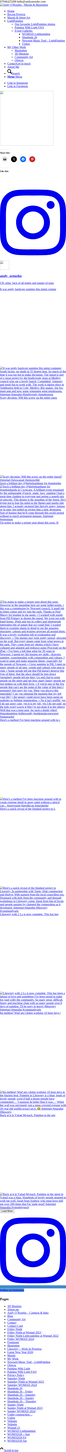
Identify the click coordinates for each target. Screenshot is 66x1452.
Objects (11, 1365)
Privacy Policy (15, 1375)
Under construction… (19, 1414)
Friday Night (14, 1329)
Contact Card (15, 1325)
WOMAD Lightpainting (21, 1430)
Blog (10, 1316)
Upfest (11, 1417)
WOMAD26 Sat (17, 1440)
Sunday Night (15, 1404)
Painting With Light (18, 1368)
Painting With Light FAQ (22, 1371)
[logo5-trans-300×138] (24, 4)
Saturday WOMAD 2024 (22, 1385)
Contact (11, 1322)
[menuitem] (36, 11)
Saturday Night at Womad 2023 (25, 1381)
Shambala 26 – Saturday (21, 1394)
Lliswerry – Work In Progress (24, 1348)
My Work (13, 1358)
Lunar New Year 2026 (20, 1352)
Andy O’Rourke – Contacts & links (28, 1312)
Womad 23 (13, 1427)
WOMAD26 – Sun (18, 1434)
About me (13, 1309)
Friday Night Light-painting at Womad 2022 (32, 1335)
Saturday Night (16, 1378)
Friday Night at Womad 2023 (24, 1332)
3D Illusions (14, 1306)
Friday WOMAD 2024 (20, 1339)
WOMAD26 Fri (16, 1437)
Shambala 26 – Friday (20, 1391)
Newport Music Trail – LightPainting (28, 1362)
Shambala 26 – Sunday (20, 1398)
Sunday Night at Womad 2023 (25, 1408)
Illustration (13, 1345)
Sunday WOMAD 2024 (21, 1411)
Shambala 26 (14, 1388)
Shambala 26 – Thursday (21, 1401)
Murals (11, 1355)
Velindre (12, 1421)
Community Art (16, 1319)
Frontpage (13, 1342)
